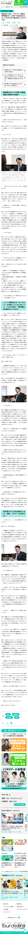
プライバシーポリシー (22, 909)
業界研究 (16, 714)
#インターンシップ (16, 798)
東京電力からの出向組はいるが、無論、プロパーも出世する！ (13, 84)
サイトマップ (6, 912)
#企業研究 (14, 22)
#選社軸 (6, 897)
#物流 (19, 22)
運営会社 (19, 904)
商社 (8, 714)
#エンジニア (4, 898)
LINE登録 (5, 909)
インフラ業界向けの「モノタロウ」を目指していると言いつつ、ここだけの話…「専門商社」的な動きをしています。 (14, 77)
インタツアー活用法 (8, 906)
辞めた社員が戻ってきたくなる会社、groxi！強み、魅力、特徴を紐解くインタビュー (11, 893)
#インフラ (15, 832)
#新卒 (2, 832)
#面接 (3, 798)
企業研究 (9, 717)
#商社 (3, 22)
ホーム (3, 7)
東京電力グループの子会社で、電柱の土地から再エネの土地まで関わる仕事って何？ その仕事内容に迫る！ (12, 827)
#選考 (6, 832)
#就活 (19, 832)
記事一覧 (5, 904)
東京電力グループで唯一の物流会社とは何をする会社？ (14, 70)
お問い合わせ (20, 906)
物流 (17, 717)
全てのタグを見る (19, 804)
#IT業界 (16, 897)
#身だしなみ (13, 801)
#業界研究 (8, 22)
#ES (8, 798)
